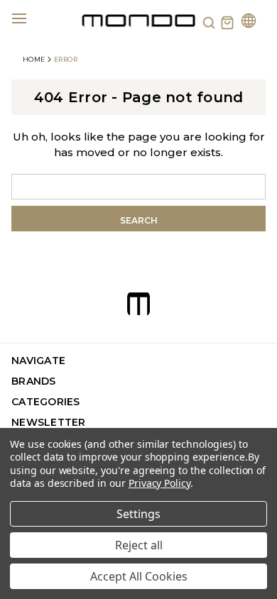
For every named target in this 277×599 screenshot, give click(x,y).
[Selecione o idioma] (248, 22)
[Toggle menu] (27, 18)
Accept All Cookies (139, 576)
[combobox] (138, 186)
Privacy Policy (159, 483)
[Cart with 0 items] (227, 23)
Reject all (139, 545)
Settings (138, 514)
